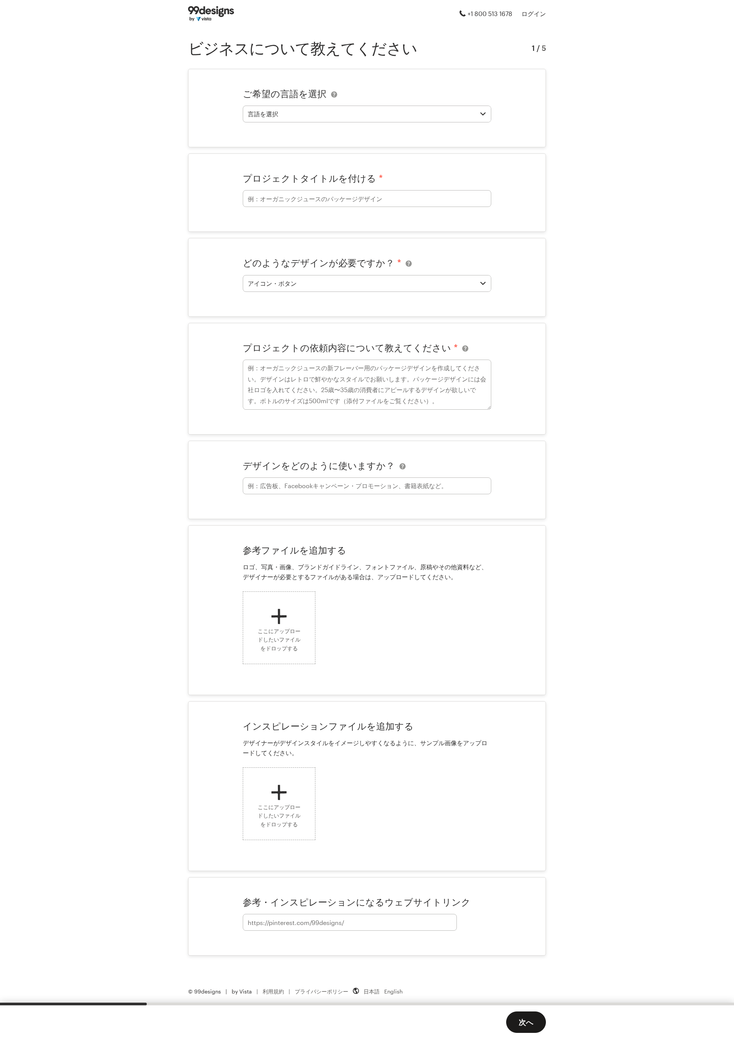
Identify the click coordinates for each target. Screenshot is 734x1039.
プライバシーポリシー (321, 991)
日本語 (372, 991)
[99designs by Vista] (211, 13)
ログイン (533, 13)
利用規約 (273, 991)
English (393, 991)
